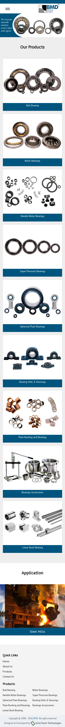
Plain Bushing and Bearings (16, 705)
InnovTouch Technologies (48, 723)
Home (6, 661)
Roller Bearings (40, 690)
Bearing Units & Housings (45, 700)
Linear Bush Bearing (13, 710)
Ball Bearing (9, 690)
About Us (7, 666)
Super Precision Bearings (44, 695)
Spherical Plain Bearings (15, 700)
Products (7, 671)
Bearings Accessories (43, 705)
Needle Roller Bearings (14, 695)
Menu (14, 9)
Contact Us (8, 676)
